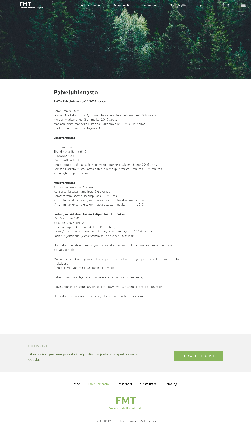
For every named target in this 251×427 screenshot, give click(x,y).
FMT (114, 420)
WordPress (145, 420)
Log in (153, 420)
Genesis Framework (129, 420)
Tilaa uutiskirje (198, 356)
